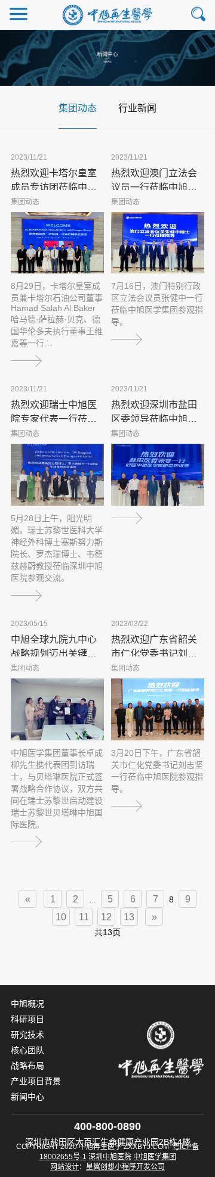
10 (61, 917)
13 (129, 917)
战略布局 (27, 1065)
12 (106, 917)
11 (84, 917)
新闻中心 (27, 1096)
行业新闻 (137, 108)
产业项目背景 (36, 1081)
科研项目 (27, 1019)
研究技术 (27, 1034)
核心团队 (27, 1050)
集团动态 (78, 108)
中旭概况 (27, 1003)
